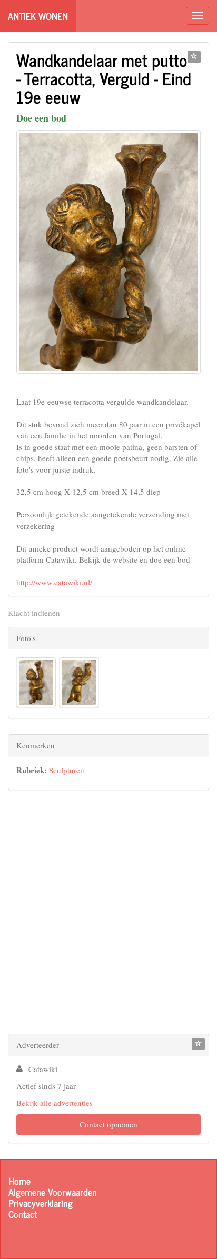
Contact (22, 1214)
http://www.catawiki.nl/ (54, 582)
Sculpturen (66, 770)
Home (19, 1180)
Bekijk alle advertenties (54, 1102)
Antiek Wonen (38, 16)
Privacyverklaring (40, 1202)
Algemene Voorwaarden (52, 1191)
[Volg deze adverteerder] (198, 1044)
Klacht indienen (34, 612)
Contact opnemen (108, 1124)
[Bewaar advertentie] (194, 57)
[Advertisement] (108, 914)
